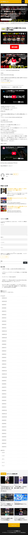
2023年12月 (4, 370)
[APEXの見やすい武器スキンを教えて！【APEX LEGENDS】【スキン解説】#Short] (4, 191)
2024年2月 (4, 364)
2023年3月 (4, 400)
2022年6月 (4, 430)
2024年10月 (4, 337)
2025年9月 (4, 304)
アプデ (3, 455)
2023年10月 (4, 377)
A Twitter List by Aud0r (5, 82)
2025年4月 (4, 321)
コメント (2, 224)
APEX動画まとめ (17, 530)
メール (2, 242)
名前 (2, 237)
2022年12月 (4, 410)
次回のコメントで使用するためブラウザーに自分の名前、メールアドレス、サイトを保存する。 (14, 254)
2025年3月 (4, 324)
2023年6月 (4, 390)
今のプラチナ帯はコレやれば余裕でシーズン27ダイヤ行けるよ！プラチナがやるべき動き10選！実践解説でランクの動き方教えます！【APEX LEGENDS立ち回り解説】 (14, 286)
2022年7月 (4, 426)
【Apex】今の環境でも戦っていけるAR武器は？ (7, 519)
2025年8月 (4, 307)
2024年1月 (4, 367)
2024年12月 (4, 331)
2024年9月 (4, 341)
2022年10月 (4, 416)
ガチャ (3, 459)
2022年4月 (4, 436)
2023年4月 (4, 397)
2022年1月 (4, 446)
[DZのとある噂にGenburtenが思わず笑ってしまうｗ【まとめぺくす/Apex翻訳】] (4, 209)
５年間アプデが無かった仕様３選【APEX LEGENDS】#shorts (13, 268)
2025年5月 (4, 317)
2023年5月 (4, 393)
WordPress (23, 532)
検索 (1, 261)
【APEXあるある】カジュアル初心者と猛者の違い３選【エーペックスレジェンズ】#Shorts (7, 489)
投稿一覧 (15, 174)
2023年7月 (4, 387)
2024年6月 (4, 350)
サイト (2, 247)
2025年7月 (4, 311)
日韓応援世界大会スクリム (20, 504)
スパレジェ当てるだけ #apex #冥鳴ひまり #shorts (20, 519)
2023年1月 (4, 407)
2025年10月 (4, 301)
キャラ (3, 462)
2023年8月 (4, 383)
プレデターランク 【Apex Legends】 (9, 276)
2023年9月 (4, 380)
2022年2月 (4, 443)
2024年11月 (4, 334)
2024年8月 (4, 344)
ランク (3, 465)
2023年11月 (4, 374)
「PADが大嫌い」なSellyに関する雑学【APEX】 (20, 487)
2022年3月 (4, 440)
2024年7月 (4, 347)
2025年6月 (4, 314)
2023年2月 (4, 403)
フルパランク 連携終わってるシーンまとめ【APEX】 (7, 504)
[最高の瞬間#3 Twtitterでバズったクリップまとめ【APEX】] (4, 200)
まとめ (9, 19)
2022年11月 (4, 413)
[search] (26, 5)
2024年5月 (4, 354)
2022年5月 (4, 433)
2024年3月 (4, 360)
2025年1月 (4, 327)
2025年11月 (4, 298)
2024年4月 (4, 357)
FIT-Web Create (13, 532)
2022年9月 (4, 420)
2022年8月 (4, 423)
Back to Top (14, 525)
